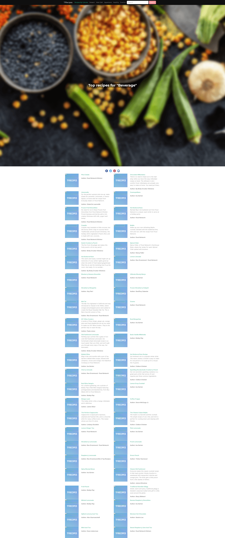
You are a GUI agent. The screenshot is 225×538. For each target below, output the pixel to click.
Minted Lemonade (87, 500)
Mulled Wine (85, 354)
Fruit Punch (85, 486)
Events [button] (122, 2)
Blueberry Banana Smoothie (91, 274)
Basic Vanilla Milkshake (138, 334)
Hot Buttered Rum (136, 208)
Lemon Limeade (135, 256)
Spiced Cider (134, 243)
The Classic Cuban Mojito (139, 412)
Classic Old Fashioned (137, 469)
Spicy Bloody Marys (88, 469)
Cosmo (132, 301)
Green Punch (134, 455)
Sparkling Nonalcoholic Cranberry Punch (144, 370)
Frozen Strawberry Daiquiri (139, 288)
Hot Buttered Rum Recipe (139, 354)
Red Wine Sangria (87, 383)
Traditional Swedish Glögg (139, 486)
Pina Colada (85, 175)
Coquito (84, 225)
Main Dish (99, 2)
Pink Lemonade (135, 428)
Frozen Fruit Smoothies (89, 208)
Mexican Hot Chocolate (138, 514)
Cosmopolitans (135, 192)
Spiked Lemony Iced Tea (89, 514)
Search (152, 2)
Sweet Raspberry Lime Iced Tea (141, 527)
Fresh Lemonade (136, 442)
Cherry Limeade (86, 370)
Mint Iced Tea (86, 527)
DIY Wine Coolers (87, 319)
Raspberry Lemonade (88, 455)
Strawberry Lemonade (89, 442)
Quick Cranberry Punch (89, 243)
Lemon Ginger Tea (87, 428)
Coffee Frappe (135, 399)
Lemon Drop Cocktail (137, 383)
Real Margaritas (135, 319)
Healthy (116, 2)
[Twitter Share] (110, 171)
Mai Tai (83, 301)
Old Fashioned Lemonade (90, 334)
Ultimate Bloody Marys (138, 274)
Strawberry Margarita (88, 288)
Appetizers (108, 2)
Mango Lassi (85, 399)
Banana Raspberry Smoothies (140, 500)
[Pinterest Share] (114, 171)
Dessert (92, 2)
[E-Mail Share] (118, 171)
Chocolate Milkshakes (137, 175)
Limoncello (85, 192)
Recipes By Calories (81, 2)
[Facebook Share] (106, 171)
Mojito (132, 225)
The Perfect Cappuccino (89, 412)
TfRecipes (68, 2)
